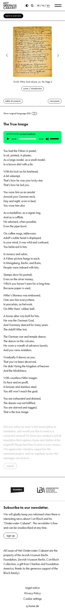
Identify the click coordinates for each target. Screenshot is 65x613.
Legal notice (32, 588)
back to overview (13, 15)
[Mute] (47, 139)
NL (43, 5)
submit (10, 466)
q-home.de (32, 606)
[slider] (55, 139)
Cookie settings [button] (32, 599)
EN (48, 5)
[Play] (8, 139)
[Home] (10, 5)
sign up (10, 535)
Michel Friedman (28, 133)
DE (38, 5)
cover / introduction (32, 88)
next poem (55, 101)
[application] (32, 139)
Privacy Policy (32, 593)
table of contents (13, 101)
